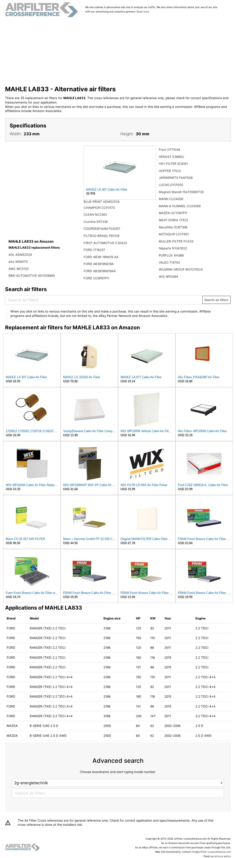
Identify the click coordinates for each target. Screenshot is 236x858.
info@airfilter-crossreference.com (211, 851)
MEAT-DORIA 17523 (173, 220)
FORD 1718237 (94, 250)
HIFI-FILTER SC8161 (173, 163)
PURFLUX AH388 (171, 255)
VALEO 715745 (169, 262)
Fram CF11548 (169, 149)
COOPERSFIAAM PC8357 (102, 228)
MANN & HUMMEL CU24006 (180, 206)
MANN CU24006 (171, 199)
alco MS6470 (18, 261)
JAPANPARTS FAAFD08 (176, 178)
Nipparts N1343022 (173, 248)
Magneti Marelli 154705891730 (181, 192)
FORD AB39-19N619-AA (101, 257)
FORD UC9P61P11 (96, 278)
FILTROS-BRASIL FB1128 (101, 236)
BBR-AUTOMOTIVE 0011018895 (32, 275)
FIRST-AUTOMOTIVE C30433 (105, 243)
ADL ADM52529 (20, 255)
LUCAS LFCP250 (171, 185)
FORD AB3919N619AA (100, 271)
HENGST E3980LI (171, 157)
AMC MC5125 (19, 269)
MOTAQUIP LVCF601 (174, 234)
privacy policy (223, 856)
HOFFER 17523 (170, 171)
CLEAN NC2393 (95, 214)
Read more (143, 11)
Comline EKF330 (96, 222)
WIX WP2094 (168, 276)
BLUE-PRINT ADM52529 (101, 201)
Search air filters (216, 300)
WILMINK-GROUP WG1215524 (181, 269)
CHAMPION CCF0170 (99, 207)
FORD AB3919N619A (99, 264)
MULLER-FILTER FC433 (176, 241)
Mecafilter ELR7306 (173, 227)
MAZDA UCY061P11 (173, 213)
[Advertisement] (118, 51)
